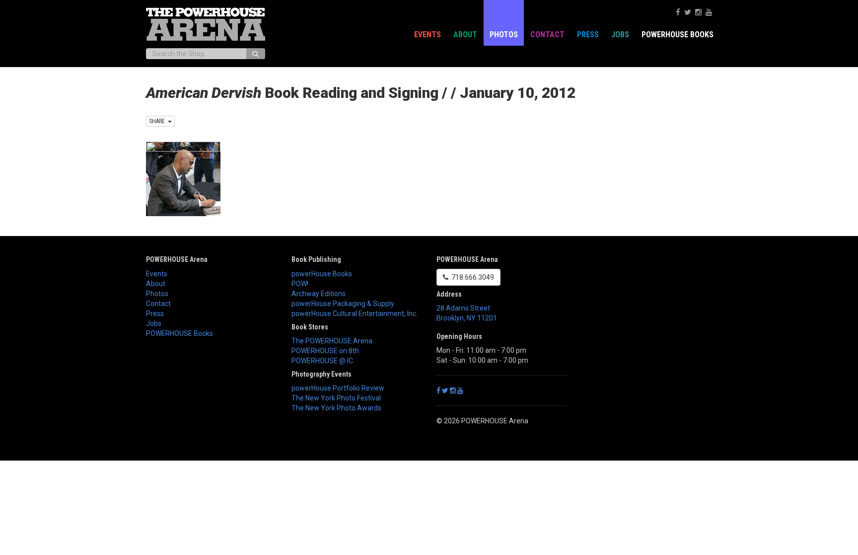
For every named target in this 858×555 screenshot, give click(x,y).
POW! (299, 284)
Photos (504, 34)
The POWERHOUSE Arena (331, 341)
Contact (547, 34)
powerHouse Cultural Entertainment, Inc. (354, 313)
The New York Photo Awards (336, 408)
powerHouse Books (321, 274)
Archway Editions (318, 294)
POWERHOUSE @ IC (322, 361)
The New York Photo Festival (336, 398)
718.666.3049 (471, 277)
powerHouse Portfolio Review (337, 388)
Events (427, 34)
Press (588, 34)
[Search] (255, 53)
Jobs (620, 34)
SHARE (158, 121)
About (465, 34)
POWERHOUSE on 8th (325, 351)
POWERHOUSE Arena (177, 259)
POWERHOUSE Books (179, 333)
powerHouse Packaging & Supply (342, 304)
